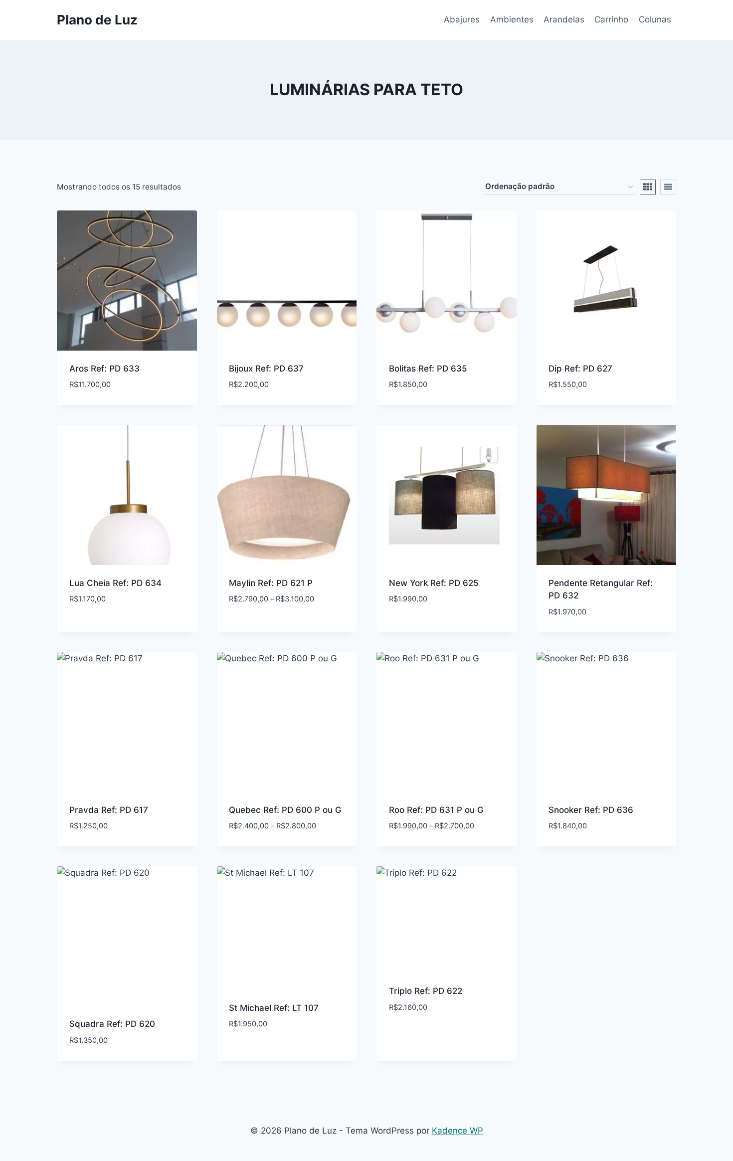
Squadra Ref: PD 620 (112, 1024)
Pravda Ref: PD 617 (108, 810)
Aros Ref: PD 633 (104, 369)
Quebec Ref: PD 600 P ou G (285, 810)
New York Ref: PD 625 (434, 583)
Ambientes (512, 19)
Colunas (655, 19)
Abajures (462, 19)
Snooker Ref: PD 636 (591, 810)
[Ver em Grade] (648, 187)
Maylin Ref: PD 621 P (271, 583)
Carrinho (611, 19)
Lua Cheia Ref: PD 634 (115, 583)
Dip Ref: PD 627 (580, 369)
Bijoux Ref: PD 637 (266, 369)
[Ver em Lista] (668, 187)
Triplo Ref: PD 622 (425, 991)
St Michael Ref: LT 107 (274, 1008)
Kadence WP (457, 1131)
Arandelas (564, 19)
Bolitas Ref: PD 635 (428, 369)
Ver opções (252, 629)
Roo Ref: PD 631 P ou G (436, 810)
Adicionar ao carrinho (117, 629)
